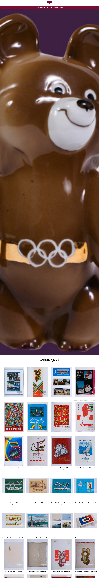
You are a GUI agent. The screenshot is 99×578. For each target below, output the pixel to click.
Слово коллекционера (40, 7)
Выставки (56, 7)
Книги (61, 7)
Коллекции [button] (49, 7)
